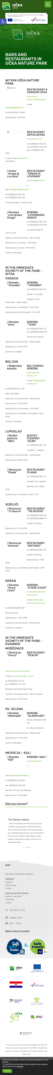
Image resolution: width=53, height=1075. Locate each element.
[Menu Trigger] (48, 4)
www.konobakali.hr (34, 761)
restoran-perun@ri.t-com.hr (22, 676)
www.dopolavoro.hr (34, 139)
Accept (7, 1071)
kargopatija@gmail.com (14, 107)
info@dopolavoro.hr (19, 158)
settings (20, 1066)
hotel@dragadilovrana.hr (19, 189)
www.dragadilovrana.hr (36, 180)
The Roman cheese (18, 819)
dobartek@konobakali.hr (19, 775)
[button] (3, 21)
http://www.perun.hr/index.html (17, 671)
